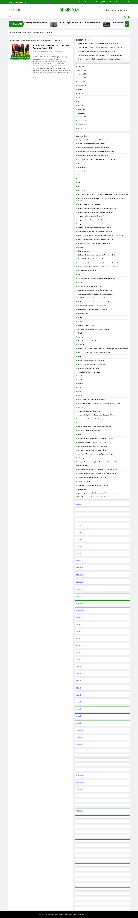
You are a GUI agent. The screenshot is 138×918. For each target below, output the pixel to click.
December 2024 (82, 121)
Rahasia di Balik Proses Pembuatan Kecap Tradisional (20, 56)
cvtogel (78, 504)
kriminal (80, 321)
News (79, 388)
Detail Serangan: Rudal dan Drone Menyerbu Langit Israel (95, 232)
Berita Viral (80, 179)
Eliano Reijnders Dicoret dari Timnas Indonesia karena (94, 259)
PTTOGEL (79, 811)
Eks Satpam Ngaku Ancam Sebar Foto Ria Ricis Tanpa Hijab (96, 255)
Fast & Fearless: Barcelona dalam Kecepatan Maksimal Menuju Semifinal (100, 263)
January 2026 (81, 70)
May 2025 (80, 101)
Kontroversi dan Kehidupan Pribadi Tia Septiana (92, 309)
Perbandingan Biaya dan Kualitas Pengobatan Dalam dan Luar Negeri (98, 403)
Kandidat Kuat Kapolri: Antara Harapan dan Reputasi (93, 298)
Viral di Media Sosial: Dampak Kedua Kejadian (91, 497)
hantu (79, 274)
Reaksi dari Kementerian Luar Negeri (88, 430)
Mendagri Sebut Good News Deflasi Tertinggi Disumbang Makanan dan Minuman (102, 349)
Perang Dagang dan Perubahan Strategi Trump (91, 399)
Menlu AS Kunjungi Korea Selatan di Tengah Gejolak (93, 352)
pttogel (78, 695)
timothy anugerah (82, 466)
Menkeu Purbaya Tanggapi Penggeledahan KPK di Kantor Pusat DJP (99, 43)
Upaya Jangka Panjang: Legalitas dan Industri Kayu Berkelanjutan (97, 493)
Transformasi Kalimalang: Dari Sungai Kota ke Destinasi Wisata (97, 469)
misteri (79, 356)
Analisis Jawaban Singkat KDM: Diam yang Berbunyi (93, 155)
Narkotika (80, 380)
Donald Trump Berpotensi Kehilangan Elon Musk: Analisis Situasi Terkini (100, 235)
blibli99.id (69, 10)
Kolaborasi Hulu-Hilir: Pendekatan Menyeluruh (91, 306)
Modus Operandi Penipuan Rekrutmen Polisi (91, 360)
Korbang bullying (82, 313)
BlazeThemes (79, 914)
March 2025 (81, 109)
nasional (80, 384)
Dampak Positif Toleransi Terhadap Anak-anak (91, 224)
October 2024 (81, 128)
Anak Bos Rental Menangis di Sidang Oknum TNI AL (93, 148)
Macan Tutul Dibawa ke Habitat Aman (89, 341)
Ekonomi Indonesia (83, 251)
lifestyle (79, 333)
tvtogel (78, 666)
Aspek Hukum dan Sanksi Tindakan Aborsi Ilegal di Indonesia (96, 159)
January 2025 (81, 117)
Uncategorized (81, 489)
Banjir (79, 163)
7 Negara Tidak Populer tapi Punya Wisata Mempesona (94, 140)
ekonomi (80, 247)
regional (80, 434)
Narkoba (80, 376)
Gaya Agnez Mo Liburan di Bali (86, 271)
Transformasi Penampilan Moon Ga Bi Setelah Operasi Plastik (96, 473)
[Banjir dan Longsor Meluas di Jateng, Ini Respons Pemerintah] (30, 25)
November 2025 (82, 78)
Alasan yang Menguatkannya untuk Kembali (91, 144)
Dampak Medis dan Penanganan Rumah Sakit (91, 220)
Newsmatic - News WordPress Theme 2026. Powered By (57, 914)
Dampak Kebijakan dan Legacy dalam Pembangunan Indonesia (96, 208)
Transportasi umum (83, 481)
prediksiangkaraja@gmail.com (43, 51)
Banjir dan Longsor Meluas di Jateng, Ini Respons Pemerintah (56, 23)
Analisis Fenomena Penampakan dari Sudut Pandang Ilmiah (96, 151)
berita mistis (81, 175)
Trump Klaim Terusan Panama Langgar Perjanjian (92, 485)
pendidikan (80, 395)
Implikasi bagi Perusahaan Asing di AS (89, 286)
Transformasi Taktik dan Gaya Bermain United (91, 477)
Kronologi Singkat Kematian (86, 325)
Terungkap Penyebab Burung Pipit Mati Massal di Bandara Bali (96, 462)
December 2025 (82, 74)
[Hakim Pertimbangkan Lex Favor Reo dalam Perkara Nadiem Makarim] (83, 25)
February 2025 (81, 113)
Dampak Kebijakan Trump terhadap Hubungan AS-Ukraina (95, 212)
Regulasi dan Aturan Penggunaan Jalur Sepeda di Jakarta (95, 438)
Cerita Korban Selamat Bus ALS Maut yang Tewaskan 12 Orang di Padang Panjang (102, 194)
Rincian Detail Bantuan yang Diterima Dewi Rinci (92, 446)
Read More (36, 78)
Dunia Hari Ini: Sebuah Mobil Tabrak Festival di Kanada (94, 243)
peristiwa (80, 407)
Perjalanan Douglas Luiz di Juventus (88, 411)
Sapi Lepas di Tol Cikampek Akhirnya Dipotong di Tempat (95, 454)
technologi (80, 458)
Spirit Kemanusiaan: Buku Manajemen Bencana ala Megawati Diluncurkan (101, 59)
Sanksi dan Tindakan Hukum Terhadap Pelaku (91, 450)
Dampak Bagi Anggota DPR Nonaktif (88, 204)
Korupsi (79, 317)
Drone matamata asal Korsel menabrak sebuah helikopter (95, 239)
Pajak (79, 391)
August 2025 (81, 90)
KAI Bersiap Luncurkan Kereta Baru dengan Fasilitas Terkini (95, 294)
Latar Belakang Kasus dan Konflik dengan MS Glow (93, 329)
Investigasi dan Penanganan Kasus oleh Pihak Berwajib (94, 290)
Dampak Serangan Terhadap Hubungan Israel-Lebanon (94, 228)
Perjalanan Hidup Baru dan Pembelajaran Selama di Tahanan (96, 415)
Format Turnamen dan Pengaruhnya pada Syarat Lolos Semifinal (97, 267)
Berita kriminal (82, 171)
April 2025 (80, 105)
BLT (78, 186)
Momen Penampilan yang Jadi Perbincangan (91, 364)
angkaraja (79, 568)
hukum (79, 282)
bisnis (79, 183)
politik (79, 423)
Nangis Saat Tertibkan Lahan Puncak (88, 372)
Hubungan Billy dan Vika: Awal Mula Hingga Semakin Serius (96, 278)
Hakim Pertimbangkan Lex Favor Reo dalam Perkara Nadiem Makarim (95, 2)
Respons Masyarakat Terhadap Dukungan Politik (92, 442)
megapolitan (81, 345)
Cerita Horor (81, 190)
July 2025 (80, 93)
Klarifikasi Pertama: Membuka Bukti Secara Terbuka (93, 302)
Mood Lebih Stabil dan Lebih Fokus (88, 368)
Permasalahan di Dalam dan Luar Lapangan (90, 419)
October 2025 (81, 82)
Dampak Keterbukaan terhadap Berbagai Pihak (91, 216)
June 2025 (80, 97)
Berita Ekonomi (82, 167)
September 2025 (82, 86)
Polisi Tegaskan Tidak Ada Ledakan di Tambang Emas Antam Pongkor (100, 47)
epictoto (78, 617)
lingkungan (80, 337)
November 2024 (82, 125)
